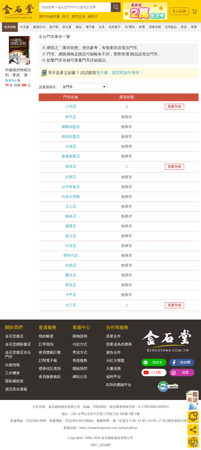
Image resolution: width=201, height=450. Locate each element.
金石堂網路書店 (18, 344)
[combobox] (75, 7)
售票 (194, 27)
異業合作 (113, 336)
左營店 (70, 177)
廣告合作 (113, 352)
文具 (102, 27)
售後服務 (80, 360)
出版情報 (12, 365)
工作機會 (12, 373)
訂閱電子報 (48, 360)
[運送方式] (193, 442)
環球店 (70, 166)
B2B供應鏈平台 (118, 385)
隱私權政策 (14, 381)
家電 (142, 27)
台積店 (70, 146)
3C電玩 (130, 27)
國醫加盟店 (71, 127)
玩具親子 (115, 27)
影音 (184, 27)
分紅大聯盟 (115, 360)
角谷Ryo (10, 80)
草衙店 (70, 285)
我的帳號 (46, 336)
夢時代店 (70, 255)
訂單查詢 (46, 344)
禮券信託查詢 (50, 368)
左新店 (70, 265)
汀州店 (70, 106)
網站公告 (80, 376)
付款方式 (80, 344)
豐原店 (70, 275)
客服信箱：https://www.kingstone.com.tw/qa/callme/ (100, 428)
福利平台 (113, 376)
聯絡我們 (80, 368)
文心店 (70, 206)
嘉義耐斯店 (71, 156)
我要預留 (174, 106)
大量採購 (113, 368)
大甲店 (70, 295)
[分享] (193, 429)
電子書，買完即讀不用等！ (119, 73)
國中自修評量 (49, 16)
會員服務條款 (50, 376)
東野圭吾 (78, 16)
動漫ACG (39, 27)
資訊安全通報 (16, 389)
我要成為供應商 (119, 344)
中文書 (24, 27)
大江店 (70, 305)
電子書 (90, 27)
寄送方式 (80, 352)
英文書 (67, 27)
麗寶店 (70, 226)
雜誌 (79, 27)
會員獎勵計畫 (50, 352)
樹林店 (70, 216)
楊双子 (93, 16)
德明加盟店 (71, 136)
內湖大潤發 (71, 196)
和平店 (70, 117)
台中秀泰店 (71, 187)
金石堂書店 (14, 336)
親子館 (54, 27)
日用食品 (171, 27)
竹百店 (70, 246)
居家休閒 (155, 27)
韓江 (65, 16)
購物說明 (80, 336)
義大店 (70, 236)
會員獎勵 (10, 27)
